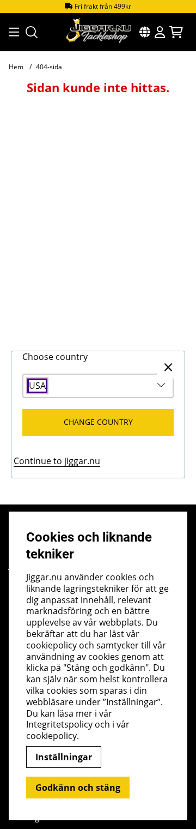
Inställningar (63, 757)
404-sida (49, 66)
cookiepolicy (51, 736)
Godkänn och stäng (77, 788)
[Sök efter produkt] (31, 32)
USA (37, 386)
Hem (16, 66)
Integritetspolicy (59, 724)
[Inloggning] (160, 32)
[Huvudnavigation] (11, 32)
